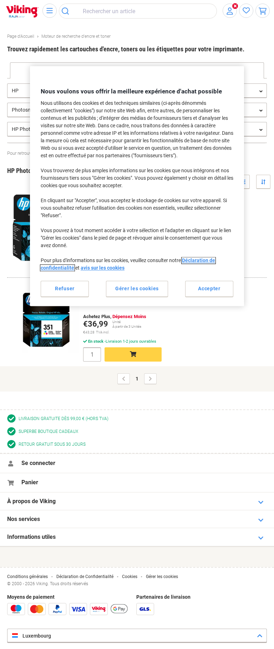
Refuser (65, 288)
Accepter (209, 288)
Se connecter (38, 463)
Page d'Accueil (20, 36)
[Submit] (67, 11)
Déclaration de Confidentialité (84, 576)
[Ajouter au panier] (133, 354)
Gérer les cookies (162, 576)
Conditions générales (27, 576)
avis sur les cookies (103, 268)
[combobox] (138, 11)
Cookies (129, 576)
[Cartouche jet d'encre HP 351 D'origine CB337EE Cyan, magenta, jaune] (43, 317)
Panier (29, 482)
